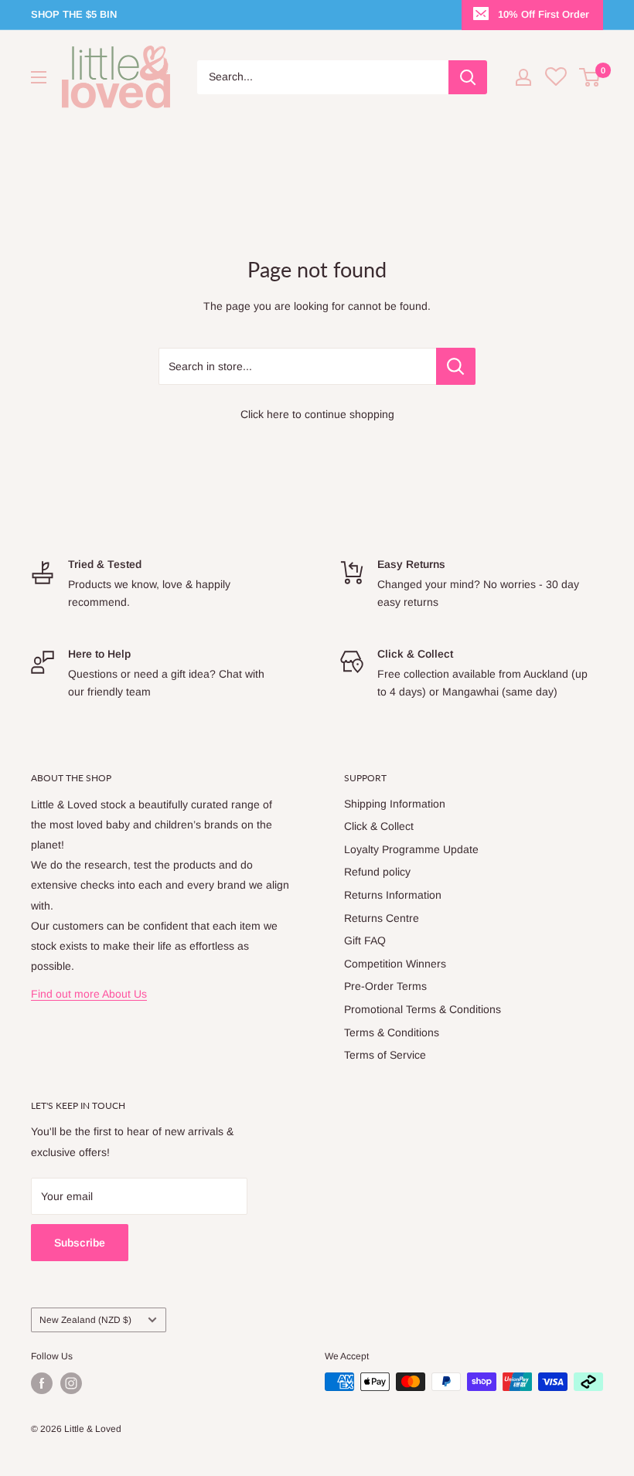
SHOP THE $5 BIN (74, 14)
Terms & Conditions (391, 1032)
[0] (590, 77)
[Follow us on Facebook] (42, 1383)
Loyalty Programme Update (411, 849)
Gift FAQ (365, 940)
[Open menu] (38, 77)
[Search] (467, 77)
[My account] (523, 77)
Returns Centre (381, 918)
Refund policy (377, 872)
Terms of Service (385, 1055)
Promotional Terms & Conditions (422, 1009)
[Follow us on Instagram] (71, 1383)
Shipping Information (394, 804)
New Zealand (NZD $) (85, 1319)
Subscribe (79, 1242)
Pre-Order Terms (385, 986)
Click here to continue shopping (317, 414)
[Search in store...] (456, 366)
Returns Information (392, 895)
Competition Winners (395, 963)
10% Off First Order (543, 14)
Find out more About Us (89, 994)
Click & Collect (379, 826)
